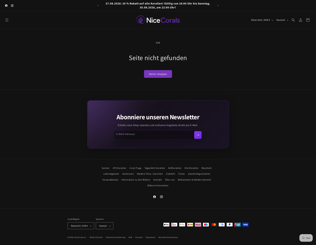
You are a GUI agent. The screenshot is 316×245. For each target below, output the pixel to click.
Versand (138, 237)
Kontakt (157, 179)
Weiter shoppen (158, 74)
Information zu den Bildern (135, 179)
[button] (7, 20)
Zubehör (170, 173)
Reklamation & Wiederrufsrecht (194, 179)
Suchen (106, 168)
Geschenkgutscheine (199, 173)
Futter (181, 173)
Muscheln (207, 168)
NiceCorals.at (80, 237)
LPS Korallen (119, 168)
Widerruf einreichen (157, 185)
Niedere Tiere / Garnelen (150, 173)
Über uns (170, 179)
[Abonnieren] (198, 135)
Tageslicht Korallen (155, 168)
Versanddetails (110, 179)
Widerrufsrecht (96, 237)
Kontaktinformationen (168, 237)
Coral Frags (135, 168)
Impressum (150, 237)
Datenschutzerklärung (115, 237)
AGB (130, 237)
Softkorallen (175, 168)
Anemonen (128, 173)
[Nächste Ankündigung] (218, 5)
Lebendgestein (111, 173)
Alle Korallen (191, 168)
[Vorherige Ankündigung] (98, 5)
